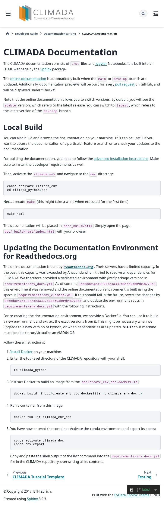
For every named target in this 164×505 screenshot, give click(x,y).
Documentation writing (60, 33)
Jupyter (101, 63)
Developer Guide (26, 33)
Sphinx (45, 69)
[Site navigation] (8, 13)
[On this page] (156, 13)
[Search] (143, 13)
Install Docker (21, 351)
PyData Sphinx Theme (131, 495)
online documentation (28, 78)
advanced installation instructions (121, 158)
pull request (125, 84)
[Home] (7, 33)
